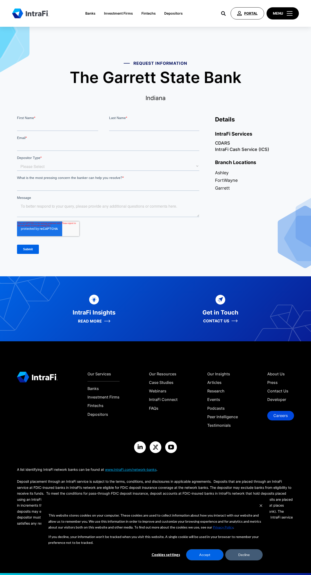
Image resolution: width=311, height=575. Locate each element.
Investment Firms (118, 13)
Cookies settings (166, 555)
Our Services (99, 374)
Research (216, 391)
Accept (204, 555)
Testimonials (219, 425)
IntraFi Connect (163, 399)
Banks (90, 13)
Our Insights (218, 374)
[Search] (223, 13)
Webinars (157, 391)
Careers (280, 415)
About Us (276, 374)
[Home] (30, 13)
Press (272, 382)
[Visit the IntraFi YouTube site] (171, 447)
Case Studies (161, 382)
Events (213, 399)
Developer (276, 399)
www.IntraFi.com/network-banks (130, 469)
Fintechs (148, 13)
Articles (214, 382)
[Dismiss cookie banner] (261, 506)
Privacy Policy (223, 527)
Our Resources (162, 374)
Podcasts (216, 408)
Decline (244, 555)
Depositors (173, 13)
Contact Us (277, 391)
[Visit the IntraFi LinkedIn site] (140, 447)
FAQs (153, 408)
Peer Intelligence (222, 417)
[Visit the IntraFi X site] (155, 447)
